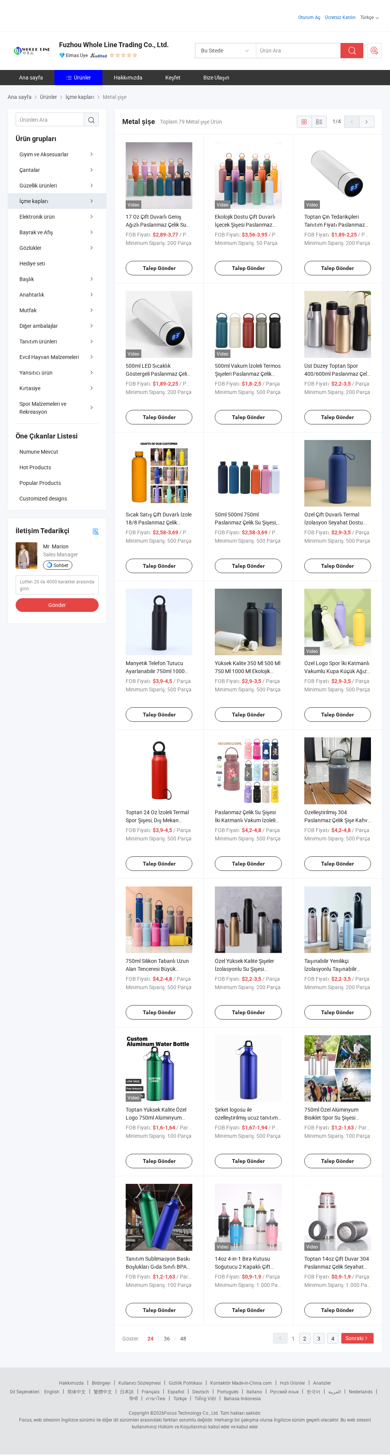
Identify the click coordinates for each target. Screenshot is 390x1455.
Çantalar (29, 169)
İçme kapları (33, 201)
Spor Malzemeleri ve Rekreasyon (42, 407)
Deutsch (200, 1391)
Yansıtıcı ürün (36, 372)
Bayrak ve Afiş (36, 232)
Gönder (57, 604)
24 (150, 1339)
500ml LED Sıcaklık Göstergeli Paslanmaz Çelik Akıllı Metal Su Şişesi (158, 373)
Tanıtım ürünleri (38, 341)
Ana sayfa (31, 77)
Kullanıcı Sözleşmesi (139, 1383)
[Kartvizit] (96, 531)
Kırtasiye (29, 388)
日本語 (127, 1391)
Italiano (254, 1391)
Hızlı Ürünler (292, 1383)
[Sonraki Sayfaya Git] (367, 121)
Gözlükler (30, 247)
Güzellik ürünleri (38, 185)
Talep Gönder (159, 268)
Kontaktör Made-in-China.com (241, 1383)
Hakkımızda (128, 77)
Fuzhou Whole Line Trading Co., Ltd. (114, 45)
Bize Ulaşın (216, 77)
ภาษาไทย (155, 1398)
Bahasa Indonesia (242, 1398)
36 (167, 1338)
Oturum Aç (309, 17)
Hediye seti (32, 263)
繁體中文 (103, 1391)
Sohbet (61, 565)
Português (227, 1391)
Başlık (26, 279)
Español (176, 1391)
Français (151, 1391)
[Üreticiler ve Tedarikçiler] (56, 15)
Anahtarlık (31, 294)
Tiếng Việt (205, 1398)
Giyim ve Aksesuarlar (44, 154)
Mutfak (28, 310)
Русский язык (284, 1391)
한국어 (313, 1391)
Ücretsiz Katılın (340, 17)
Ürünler (82, 77)
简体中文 (76, 1391)
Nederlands (360, 1391)
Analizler (322, 1383)
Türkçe (180, 1398)
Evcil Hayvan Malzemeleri (49, 357)
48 (183, 1338)
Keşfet (173, 77)
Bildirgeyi (101, 1383)
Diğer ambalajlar (38, 325)
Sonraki (354, 1338)
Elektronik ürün (37, 216)
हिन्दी (133, 1398)
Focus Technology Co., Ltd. (191, 1413)
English (51, 1391)
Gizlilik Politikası (185, 1383)
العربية (334, 1391)
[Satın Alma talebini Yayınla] (374, 50)
